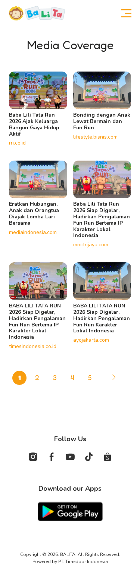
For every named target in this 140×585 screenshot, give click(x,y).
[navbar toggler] (122, 13)
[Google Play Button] (70, 511)
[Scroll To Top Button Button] (128, 532)
